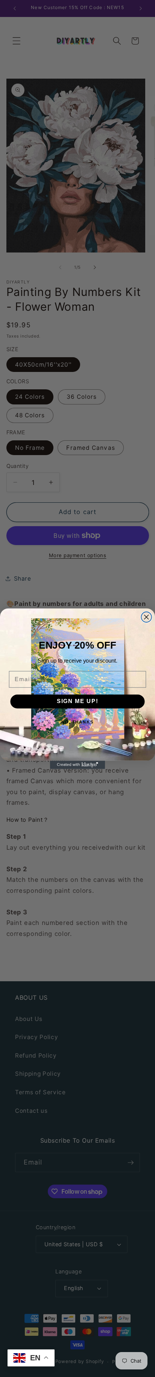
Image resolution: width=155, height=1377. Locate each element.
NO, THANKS (77, 722)
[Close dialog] (146, 617)
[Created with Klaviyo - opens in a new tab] (77, 765)
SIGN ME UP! (78, 701)
